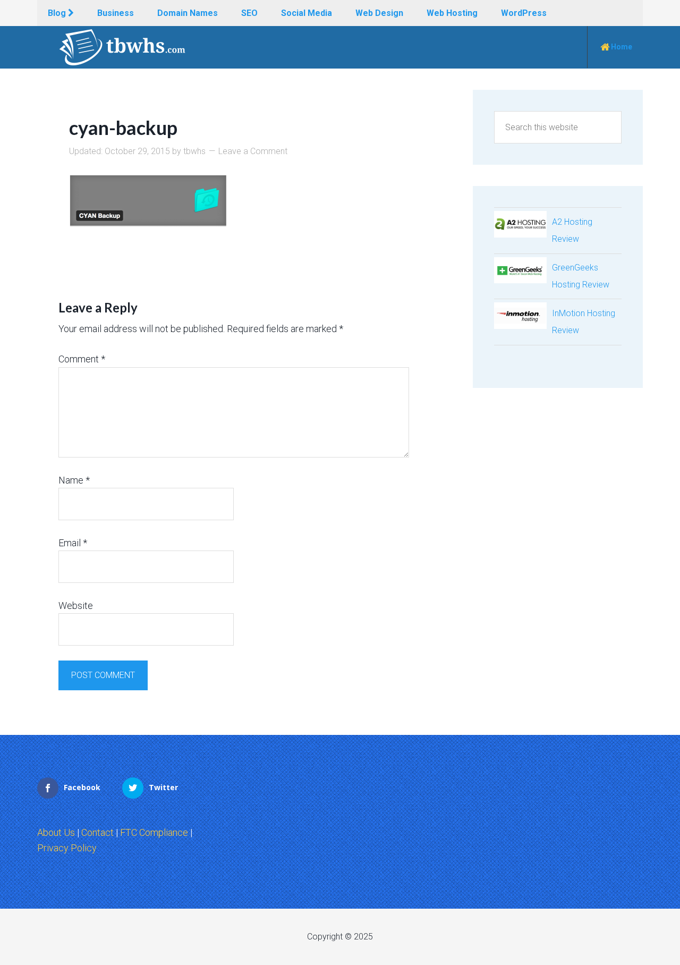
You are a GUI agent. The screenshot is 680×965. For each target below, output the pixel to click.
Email (72, 542)
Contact (97, 832)
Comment (81, 359)
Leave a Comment (252, 151)
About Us (56, 832)
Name (74, 480)
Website (75, 605)
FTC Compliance (154, 832)
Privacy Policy (67, 847)
